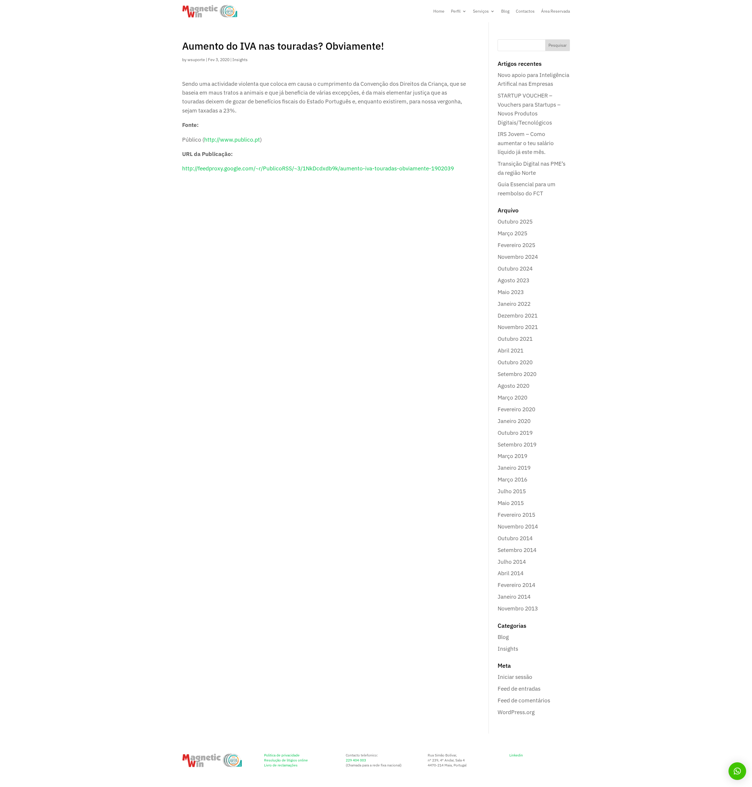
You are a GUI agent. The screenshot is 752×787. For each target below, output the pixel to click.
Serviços (481, 11)
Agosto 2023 (513, 280)
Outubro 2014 (515, 538)
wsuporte (196, 59)
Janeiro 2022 (514, 303)
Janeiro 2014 (514, 596)
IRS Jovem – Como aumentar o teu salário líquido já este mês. (526, 142)
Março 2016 (512, 479)
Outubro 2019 (515, 432)
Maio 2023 (511, 292)
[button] (737, 771)
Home (438, 11)
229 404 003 (356, 760)
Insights (240, 59)
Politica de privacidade (282, 755)
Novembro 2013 (518, 608)
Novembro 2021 (518, 326)
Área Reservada (555, 11)
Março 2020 (512, 397)
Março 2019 (512, 455)
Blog (505, 11)
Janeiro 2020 (514, 420)
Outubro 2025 (515, 221)
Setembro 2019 (517, 444)
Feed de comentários (524, 700)
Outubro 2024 (515, 268)
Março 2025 (512, 233)
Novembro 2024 (518, 256)
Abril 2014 (510, 573)
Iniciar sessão (515, 676)
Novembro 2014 (518, 526)
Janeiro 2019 (514, 467)
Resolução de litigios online (286, 760)
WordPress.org (516, 712)
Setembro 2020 (517, 373)
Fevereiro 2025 (516, 245)
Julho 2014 (512, 561)
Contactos (525, 11)
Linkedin (516, 755)
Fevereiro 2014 (516, 584)
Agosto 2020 (513, 385)
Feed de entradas (519, 688)
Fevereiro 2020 (516, 409)
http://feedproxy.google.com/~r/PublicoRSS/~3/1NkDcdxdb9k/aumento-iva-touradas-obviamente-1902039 (318, 168)
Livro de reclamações (281, 765)
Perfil (456, 11)
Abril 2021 (510, 350)
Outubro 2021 (515, 338)
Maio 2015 (511, 502)
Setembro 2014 (517, 549)
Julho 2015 (512, 491)
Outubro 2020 (515, 362)
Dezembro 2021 (518, 315)
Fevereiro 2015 (516, 514)
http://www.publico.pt (232, 139)
